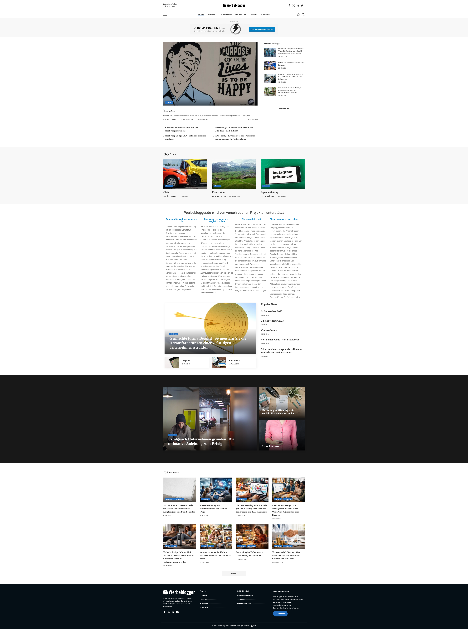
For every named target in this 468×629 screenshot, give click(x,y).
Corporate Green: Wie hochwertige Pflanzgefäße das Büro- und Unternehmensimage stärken (289, 90)
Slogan (169, 110)
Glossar (169, 102)
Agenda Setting (269, 192)
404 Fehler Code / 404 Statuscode (280, 339)
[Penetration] (234, 174)
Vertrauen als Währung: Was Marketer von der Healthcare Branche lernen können (286, 555)
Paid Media (234, 360)
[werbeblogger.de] (234, 5)
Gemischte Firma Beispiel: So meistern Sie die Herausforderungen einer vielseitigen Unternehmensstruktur (207, 342)
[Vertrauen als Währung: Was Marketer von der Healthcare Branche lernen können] (288, 536)
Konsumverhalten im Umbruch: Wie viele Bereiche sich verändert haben (215, 555)
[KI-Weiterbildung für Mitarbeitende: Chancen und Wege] (216, 490)
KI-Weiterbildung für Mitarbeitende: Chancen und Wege (213, 508)
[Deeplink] (172, 362)
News (174, 546)
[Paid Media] (219, 362)
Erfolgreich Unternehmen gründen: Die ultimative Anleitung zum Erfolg (201, 441)
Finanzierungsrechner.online (284, 219)
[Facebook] (289, 5)
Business (174, 334)
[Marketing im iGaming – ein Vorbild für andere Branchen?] (282, 402)
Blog (167, 546)
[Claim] (185, 174)
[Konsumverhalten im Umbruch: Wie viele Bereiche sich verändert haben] (216, 536)
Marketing (179, 499)
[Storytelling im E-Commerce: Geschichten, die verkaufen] (252, 536)
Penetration (218, 192)
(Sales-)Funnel (269, 330)
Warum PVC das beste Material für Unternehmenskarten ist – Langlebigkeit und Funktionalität (179, 508)
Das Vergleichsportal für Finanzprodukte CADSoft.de (285, 264)
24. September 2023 (272, 320)
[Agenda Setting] (283, 174)
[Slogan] (210, 73)
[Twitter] (293, 5)
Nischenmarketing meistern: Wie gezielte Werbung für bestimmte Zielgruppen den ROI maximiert (251, 508)
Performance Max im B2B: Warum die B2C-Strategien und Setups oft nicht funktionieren (290, 76)
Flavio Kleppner (171, 119)
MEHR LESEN (252, 119)
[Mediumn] (302, 5)
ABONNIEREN (280, 613)
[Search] (303, 14)
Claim (166, 192)
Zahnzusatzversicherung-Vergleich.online (216, 220)
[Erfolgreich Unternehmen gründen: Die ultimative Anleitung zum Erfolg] (210, 418)
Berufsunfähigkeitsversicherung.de (182, 220)
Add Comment (203, 119)
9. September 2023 (271, 311)
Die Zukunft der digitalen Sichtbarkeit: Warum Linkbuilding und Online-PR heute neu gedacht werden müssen (291, 51)
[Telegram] (298, 5)
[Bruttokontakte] (282, 435)
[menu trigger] (167, 14)
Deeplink (186, 360)
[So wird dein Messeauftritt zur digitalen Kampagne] (270, 65)
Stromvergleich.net (251, 219)
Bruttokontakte (270, 446)
